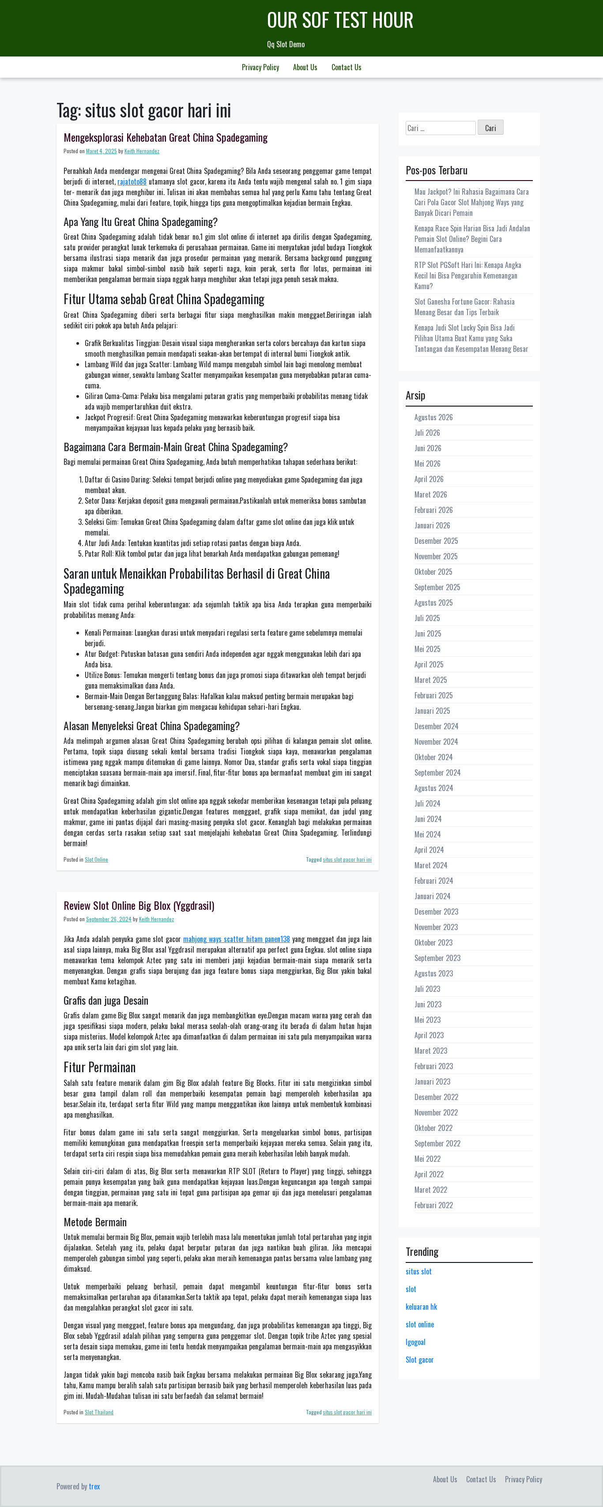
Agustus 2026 (434, 417)
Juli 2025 (427, 618)
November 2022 (436, 1112)
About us (305, 67)
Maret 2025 (431, 679)
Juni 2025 (428, 633)
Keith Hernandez (141, 150)
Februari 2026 (434, 510)
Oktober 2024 (434, 757)
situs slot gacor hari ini (347, 859)
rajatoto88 (132, 181)
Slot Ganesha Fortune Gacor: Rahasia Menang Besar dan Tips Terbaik (465, 306)
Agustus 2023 (434, 973)
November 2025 (436, 556)
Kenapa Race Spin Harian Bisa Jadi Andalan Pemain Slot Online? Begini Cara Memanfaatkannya (472, 239)
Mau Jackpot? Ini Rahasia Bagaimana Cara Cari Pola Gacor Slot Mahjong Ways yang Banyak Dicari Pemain (472, 202)
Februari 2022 (434, 1205)
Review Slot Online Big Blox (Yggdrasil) (139, 905)
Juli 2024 (428, 803)
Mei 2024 (428, 834)
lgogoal (416, 1342)
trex (94, 1486)
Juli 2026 (427, 432)
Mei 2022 (428, 1158)
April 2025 (429, 664)
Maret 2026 (431, 494)
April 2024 (429, 849)
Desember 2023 (436, 911)
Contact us (347, 67)
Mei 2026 (428, 463)
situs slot (419, 1271)
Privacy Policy (260, 67)
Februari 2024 (434, 880)
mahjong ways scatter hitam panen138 (236, 939)
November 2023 (436, 927)
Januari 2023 (432, 1081)
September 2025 (437, 587)
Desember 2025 (436, 540)
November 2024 (436, 741)
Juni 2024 (428, 819)
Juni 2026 (428, 448)
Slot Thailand (99, 1412)
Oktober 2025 (433, 571)
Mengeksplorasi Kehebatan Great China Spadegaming (166, 137)
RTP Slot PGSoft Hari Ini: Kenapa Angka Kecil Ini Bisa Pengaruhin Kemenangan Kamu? (468, 275)
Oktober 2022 (433, 1128)
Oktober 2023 (433, 942)
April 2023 (429, 1035)
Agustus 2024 (434, 788)
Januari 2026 (432, 525)
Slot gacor (420, 1359)
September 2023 (437, 958)
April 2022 (429, 1174)
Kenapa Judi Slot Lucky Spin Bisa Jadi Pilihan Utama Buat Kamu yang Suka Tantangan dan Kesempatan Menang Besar (471, 338)
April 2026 (429, 479)
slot (411, 1289)
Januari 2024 (433, 896)
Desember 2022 (436, 1097)
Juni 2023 (428, 1004)
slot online (420, 1324)
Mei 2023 (428, 1019)
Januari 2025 (432, 710)
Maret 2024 (431, 865)
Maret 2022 (431, 1189)
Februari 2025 (434, 695)
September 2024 (438, 772)
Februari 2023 (434, 1066)
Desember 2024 (437, 726)
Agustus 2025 (434, 602)
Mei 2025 (428, 649)
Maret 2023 (431, 1050)
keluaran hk (421, 1306)
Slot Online (96, 859)
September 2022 (437, 1143)
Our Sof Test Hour (340, 19)
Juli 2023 (427, 988)
